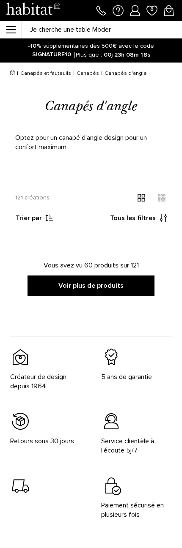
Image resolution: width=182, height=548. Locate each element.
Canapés (88, 73)
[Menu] (10, 29)
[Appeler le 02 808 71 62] (101, 9)
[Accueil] (12, 73)
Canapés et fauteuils (45, 73)
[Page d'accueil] (33, 10)
